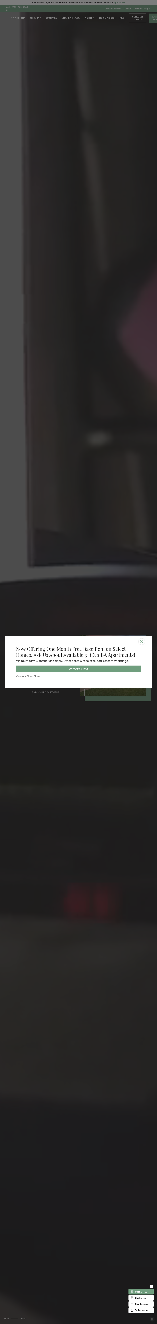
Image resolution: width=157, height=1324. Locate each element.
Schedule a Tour (78, 668)
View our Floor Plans (28, 676)
